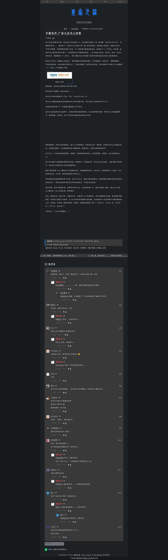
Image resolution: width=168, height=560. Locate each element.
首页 (65, 29)
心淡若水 (54, 397)
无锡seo (54, 470)
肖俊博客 (54, 440)
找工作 (76, 248)
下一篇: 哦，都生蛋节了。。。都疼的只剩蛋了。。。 (108, 255)
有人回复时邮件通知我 (58, 549)
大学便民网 (55, 428)
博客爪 (53, 305)
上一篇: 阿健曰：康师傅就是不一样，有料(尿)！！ (59, 255)
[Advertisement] (84, 131)
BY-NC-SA (62, 241)
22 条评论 (50, 264)
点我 (89, 22)
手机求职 (68, 248)
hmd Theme (86, 555)
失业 (55, 248)
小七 (52, 328)
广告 (61, 248)
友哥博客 (54, 271)
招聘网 (83, 248)
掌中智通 (92, 248)
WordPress (98, 555)
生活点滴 (74, 29)
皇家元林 (84, 12)
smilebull (54, 351)
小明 (52, 374)
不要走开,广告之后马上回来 (63, 33)
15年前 (53, 278)
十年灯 (53, 527)
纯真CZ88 (87, 558)
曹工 (52, 493)
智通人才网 (102, 248)
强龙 (52, 386)
